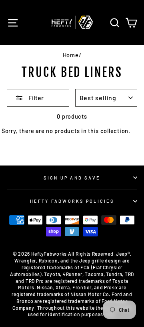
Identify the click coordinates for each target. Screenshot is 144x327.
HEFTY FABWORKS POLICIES (72, 201)
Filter (35, 97)
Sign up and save (72, 177)
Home (71, 55)
